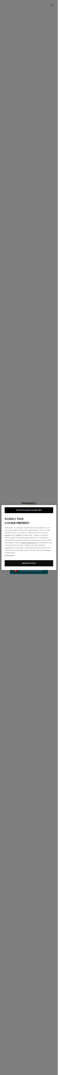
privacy (8, 535)
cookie (18, 535)
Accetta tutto (29, 563)
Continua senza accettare (29, 510)
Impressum (9, 555)
